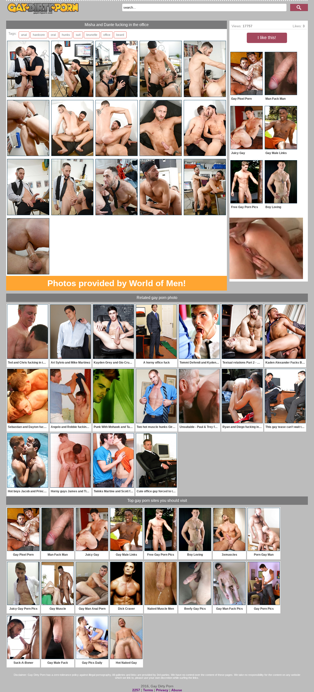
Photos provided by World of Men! (116, 283)
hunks (66, 35)
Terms (148, 690)
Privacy (162, 690)
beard (120, 35)
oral (53, 35)
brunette (91, 35)
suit (78, 35)
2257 (136, 690)
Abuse (176, 690)
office (106, 35)
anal (24, 35)
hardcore (39, 35)
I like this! (267, 37)
